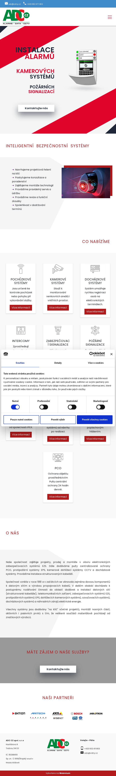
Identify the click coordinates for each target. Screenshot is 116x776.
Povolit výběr (58, 419)
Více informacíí (21, 307)
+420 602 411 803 (92, 748)
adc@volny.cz (91, 753)
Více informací (58, 307)
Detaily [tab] (58, 363)
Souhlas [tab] (20, 363)
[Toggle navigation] (110, 16)
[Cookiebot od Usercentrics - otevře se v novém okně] (91, 354)
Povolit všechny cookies (95, 419)
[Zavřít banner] (111, 354)
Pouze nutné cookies (21, 419)
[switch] (43, 407)
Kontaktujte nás (36, 108)
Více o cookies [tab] (95, 363)
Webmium (64, 773)
